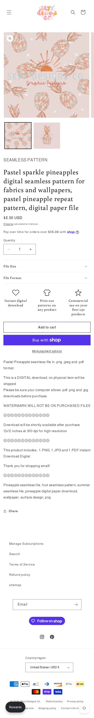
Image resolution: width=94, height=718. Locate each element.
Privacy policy (75, 701)
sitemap (15, 585)
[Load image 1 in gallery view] (18, 135)
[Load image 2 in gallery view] (47, 135)
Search (14, 554)
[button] (9, 12)
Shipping (8, 224)
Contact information (73, 708)
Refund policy (19, 574)
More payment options (47, 351)
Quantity (9, 240)
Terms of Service (22, 564)
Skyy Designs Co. (30, 701)
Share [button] (13, 511)
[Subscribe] (76, 604)
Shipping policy (47, 708)
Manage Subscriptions (26, 543)
